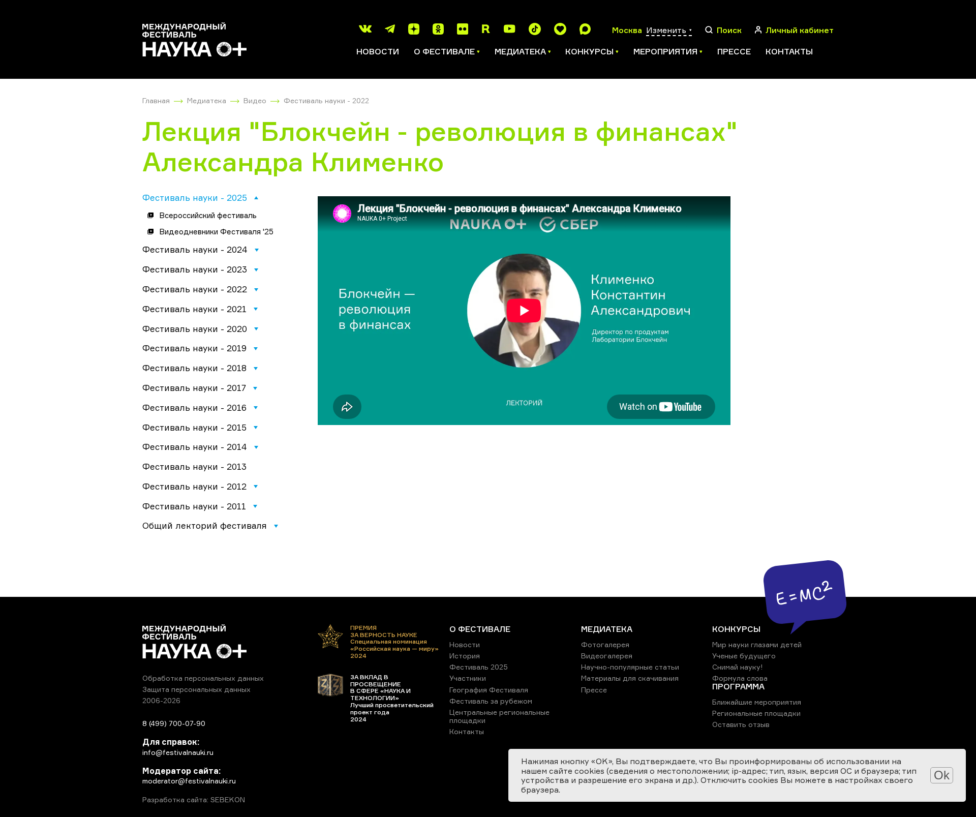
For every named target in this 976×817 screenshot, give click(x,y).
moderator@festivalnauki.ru (189, 780)
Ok (942, 775)
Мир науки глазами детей (757, 644)
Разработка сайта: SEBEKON (193, 800)
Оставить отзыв (741, 724)
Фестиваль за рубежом (490, 701)
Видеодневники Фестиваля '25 (216, 231)
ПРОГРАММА (738, 686)
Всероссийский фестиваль (208, 215)
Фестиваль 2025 (478, 666)
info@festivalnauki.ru (178, 752)
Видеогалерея (606, 655)
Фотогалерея (605, 644)
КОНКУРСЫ (736, 629)
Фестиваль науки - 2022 (326, 100)
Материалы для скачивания (630, 678)
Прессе (734, 51)
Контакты (789, 51)
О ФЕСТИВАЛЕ (479, 629)
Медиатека (206, 100)
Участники (467, 678)
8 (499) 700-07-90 (173, 723)
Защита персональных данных (196, 689)
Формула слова (740, 678)
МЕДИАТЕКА (606, 629)
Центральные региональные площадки (499, 716)
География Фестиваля (488, 689)
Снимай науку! (737, 666)
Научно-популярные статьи (630, 666)
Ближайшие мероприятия (756, 702)
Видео (254, 100)
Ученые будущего (744, 655)
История (464, 655)
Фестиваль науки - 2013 (194, 466)
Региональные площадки (756, 713)
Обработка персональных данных (203, 678)
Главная (156, 100)
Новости (377, 51)
